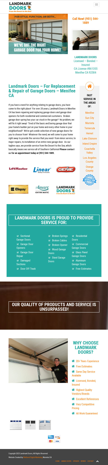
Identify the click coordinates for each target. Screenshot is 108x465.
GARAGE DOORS (66, 461)
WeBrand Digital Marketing (33, 457)
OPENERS (76, 461)
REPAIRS (83, 461)
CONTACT (90, 461)
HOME (57, 461)
